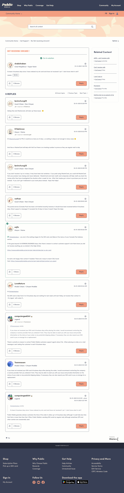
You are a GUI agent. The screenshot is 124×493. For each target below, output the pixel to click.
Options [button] (114, 41)
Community (103, 5)
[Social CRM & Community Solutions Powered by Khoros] (113, 438)
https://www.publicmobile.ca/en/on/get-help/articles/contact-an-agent (33, 261)
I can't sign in (98, 76)
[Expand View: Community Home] (21, 13)
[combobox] (62, 26)
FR (106, 14)
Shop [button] (5, 458)
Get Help (49, 5)
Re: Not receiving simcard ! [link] (40, 41)
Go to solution (48, 58)
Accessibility (96, 463)
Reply (81, 83)
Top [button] (9, 438)
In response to (23, 106)
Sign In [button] (6, 477)
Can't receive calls (99, 67)
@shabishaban (14, 237)
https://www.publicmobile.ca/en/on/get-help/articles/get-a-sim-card (29, 250)
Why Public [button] (38, 458)
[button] (9, 83)
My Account (116, 5)
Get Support (24, 41)
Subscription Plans (10, 463)
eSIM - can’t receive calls (102, 58)
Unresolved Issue (68, 469)
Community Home (11, 41)
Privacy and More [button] (101, 458)
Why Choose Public (39, 463)
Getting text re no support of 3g (104, 95)
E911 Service (96, 469)
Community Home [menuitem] (13, 14)
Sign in (111, 14)
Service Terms (97, 466)
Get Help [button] (67, 458)
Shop (19, 5)
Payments (97, 86)
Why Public (28, 5)
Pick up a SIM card (10, 466)
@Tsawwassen (14, 326)
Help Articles (67, 463)
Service (16, 75)
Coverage (39, 5)
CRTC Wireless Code (99, 471)
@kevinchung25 (14, 139)
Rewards (35, 466)
